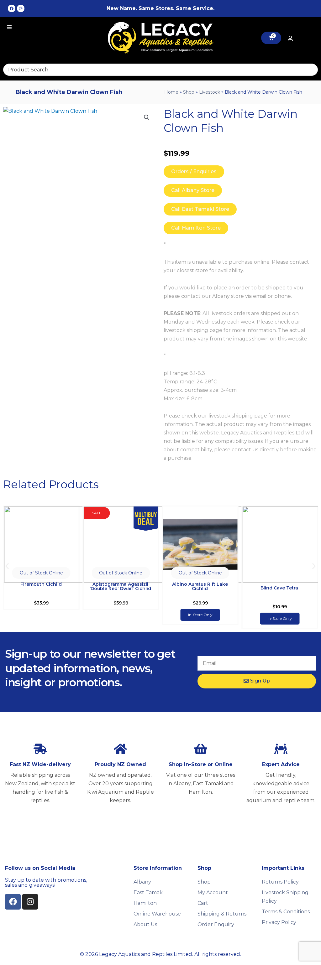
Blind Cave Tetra (279, 588)
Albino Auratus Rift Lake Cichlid (200, 586)
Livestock (209, 92)
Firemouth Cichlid (41, 584)
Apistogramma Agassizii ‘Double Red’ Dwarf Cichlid (120, 586)
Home (171, 92)
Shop (188, 92)
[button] (146, 117)
